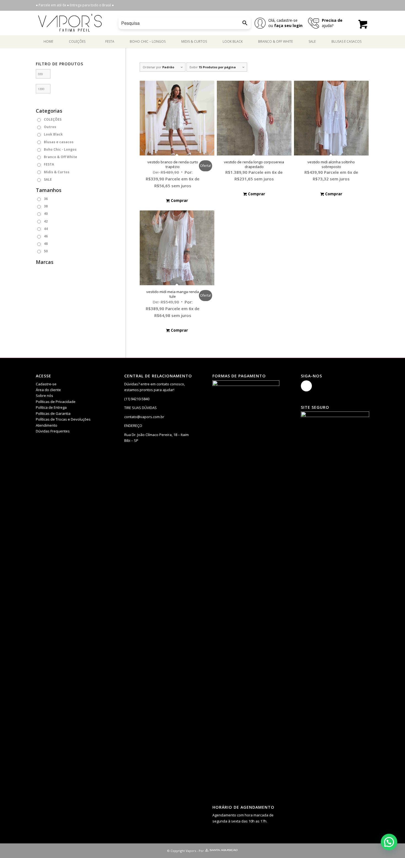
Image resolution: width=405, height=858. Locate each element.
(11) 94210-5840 (136, 398)
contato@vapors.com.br (144, 416)
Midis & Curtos (56, 172)
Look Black (53, 134)
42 (46, 221)
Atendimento (46, 425)
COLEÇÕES (52, 119)
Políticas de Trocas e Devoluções (63, 419)
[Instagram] (306, 385)
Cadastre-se (46, 383)
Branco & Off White (60, 157)
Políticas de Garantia (53, 413)
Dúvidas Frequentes (53, 431)
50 (46, 251)
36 (46, 198)
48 (46, 243)
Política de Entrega (51, 407)
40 (46, 213)
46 (46, 236)
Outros (50, 126)
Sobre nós (44, 395)
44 (46, 228)
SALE (48, 179)
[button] (389, 842)
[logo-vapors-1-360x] (70, 22)
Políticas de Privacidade (55, 401)
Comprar (179, 200)
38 (46, 206)
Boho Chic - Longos (60, 149)
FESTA (49, 164)
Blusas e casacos (59, 142)
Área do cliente (48, 389)
